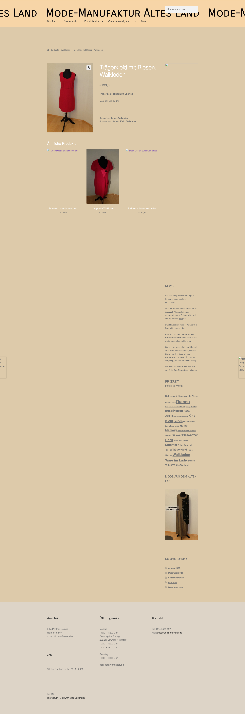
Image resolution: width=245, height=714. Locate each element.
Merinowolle (183, 430)
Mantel (184, 425)
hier (181, 318)
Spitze (180, 445)
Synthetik (188, 445)
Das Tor (51, 21)
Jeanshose (178, 416)
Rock (169, 439)
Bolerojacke (170, 402)
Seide (185, 440)
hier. (183, 328)
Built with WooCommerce (72, 697)
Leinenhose (169, 426)
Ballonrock (171, 396)
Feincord (181, 406)
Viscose (168, 455)
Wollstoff (184, 464)
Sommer (171, 444)
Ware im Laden (177, 460)
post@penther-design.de (169, 632)
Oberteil (168, 435)
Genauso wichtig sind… (120, 21)
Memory (171, 430)
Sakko (176, 440)
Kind (192, 415)
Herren (178, 410)
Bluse (195, 396)
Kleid (122, 121)
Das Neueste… (71, 21)
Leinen (178, 421)
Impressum (52, 697)
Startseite (54, 49)
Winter (169, 464)
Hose (186, 411)
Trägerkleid (179, 449)
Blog (143, 21)
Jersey (185, 416)
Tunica (190, 450)
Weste (192, 460)
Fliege (188, 407)
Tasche (168, 449)
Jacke (169, 415)
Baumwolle (184, 396)
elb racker (170, 302)
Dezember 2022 (175, 587)
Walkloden (65, 49)
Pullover (177, 435)
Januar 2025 (174, 568)
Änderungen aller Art (175, 357)
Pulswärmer (190, 435)
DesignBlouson (171, 407)
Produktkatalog (92, 21)
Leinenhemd (189, 421)
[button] (88, 67)
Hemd (194, 406)
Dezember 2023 (175, 572)
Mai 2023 (172, 582)
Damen (113, 118)
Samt (180, 440)
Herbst (169, 411)
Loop (177, 426)
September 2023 (176, 577)
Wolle (176, 464)
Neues (192, 430)
